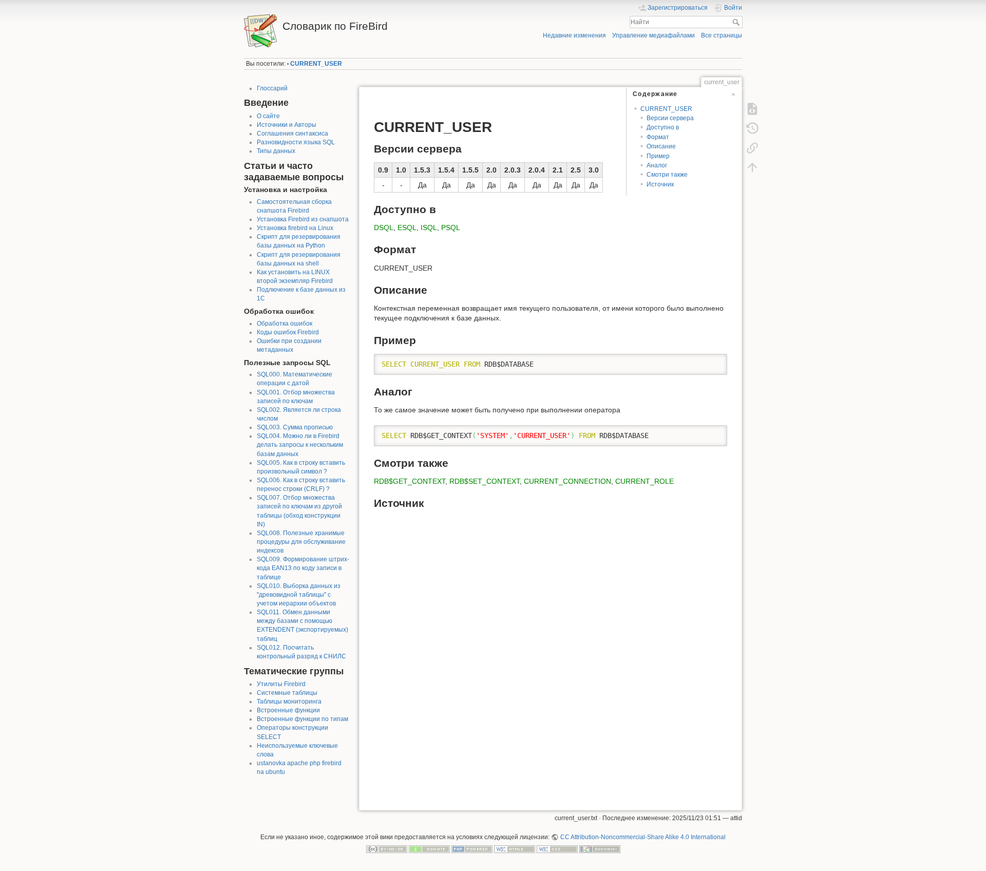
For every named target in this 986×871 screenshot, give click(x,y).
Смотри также (667, 174)
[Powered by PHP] (471, 849)
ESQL (406, 227)
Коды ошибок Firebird (288, 332)
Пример (658, 156)
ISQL (429, 227)
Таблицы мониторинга (289, 701)
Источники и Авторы (286, 124)
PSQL (450, 227)
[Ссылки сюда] (752, 148)
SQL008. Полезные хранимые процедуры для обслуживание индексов (301, 541)
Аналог (657, 165)
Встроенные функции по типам (302, 719)
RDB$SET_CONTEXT (484, 481)
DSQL (383, 227)
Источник (660, 184)
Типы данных (276, 151)
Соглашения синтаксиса (292, 133)
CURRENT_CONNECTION (567, 481)
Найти (737, 22)
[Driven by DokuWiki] (599, 849)
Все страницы (721, 35)
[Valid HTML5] (514, 849)
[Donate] (429, 849)
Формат (658, 137)
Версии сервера (670, 118)
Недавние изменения (574, 35)
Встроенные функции (288, 710)
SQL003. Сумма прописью (295, 427)
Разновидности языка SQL (296, 142)
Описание (661, 146)
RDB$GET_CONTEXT (409, 481)
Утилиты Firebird (281, 684)
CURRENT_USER (316, 63)
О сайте (268, 116)
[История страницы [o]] (752, 128)
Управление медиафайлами (653, 35)
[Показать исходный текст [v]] (752, 109)
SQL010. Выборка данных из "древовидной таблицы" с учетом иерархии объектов (298, 594)
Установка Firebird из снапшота (303, 219)
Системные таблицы (287, 692)
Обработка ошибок (284, 323)
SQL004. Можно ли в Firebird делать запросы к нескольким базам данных (300, 444)
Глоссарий (272, 88)
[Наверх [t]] (752, 167)
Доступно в (663, 127)
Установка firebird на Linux (295, 228)
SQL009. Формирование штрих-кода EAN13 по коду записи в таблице (303, 568)
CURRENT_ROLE (644, 481)
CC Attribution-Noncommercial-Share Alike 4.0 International (642, 837)
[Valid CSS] (557, 849)
